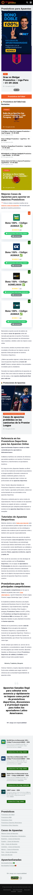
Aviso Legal (27, 889)
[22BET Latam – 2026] (16, 308)
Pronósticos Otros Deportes (9, 825)
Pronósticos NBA (6, 817)
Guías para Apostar (22, 523)
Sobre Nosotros (7, 889)
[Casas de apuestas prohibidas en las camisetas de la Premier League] (16, 398)
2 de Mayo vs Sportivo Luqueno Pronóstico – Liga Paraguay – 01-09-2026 (16, 132)
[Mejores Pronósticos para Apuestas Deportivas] (8, 2)
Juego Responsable (17, 889)
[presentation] (15, 90)
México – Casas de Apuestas (10, 849)
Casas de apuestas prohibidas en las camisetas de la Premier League (16, 421)
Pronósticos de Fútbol (16, 97)
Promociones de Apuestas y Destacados (13, 836)
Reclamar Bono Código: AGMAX (17, 321)
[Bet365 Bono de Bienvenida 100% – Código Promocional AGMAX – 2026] (16, 220)
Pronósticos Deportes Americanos (11, 822)
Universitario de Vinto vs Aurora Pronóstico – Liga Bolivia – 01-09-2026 (16, 161)
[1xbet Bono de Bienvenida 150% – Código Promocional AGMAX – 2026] (16, 249)
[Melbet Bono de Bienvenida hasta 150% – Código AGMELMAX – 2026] (16, 279)
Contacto (20, 891)
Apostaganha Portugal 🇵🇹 (8, 865)
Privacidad (13, 891)
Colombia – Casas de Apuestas (10, 847)
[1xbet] (16, 35)
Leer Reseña (17, 236)
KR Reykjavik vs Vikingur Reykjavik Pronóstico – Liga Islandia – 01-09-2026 (16, 154)
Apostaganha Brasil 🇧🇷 (8, 863)
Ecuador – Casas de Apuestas (10, 841)
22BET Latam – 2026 (13, 790)
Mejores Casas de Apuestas (9, 833)
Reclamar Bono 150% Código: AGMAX (17, 263)
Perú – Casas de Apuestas (9, 852)
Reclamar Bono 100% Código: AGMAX (17, 233)
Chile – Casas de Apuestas (9, 844)
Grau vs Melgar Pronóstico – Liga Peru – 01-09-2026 (15, 80)
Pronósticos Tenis (6, 820)
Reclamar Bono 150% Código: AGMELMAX (17, 292)
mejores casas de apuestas (10, 205)
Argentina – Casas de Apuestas (10, 839)
